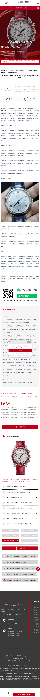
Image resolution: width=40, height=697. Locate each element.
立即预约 (20, 350)
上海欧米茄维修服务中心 (9, 336)
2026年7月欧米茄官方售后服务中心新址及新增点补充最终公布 (16, 414)
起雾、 (36, 613)
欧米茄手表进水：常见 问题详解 (15, 518)
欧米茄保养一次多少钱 (10, 535)
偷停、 (36, 610)
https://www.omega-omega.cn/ (27, 670)
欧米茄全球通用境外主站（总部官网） (9, 668)
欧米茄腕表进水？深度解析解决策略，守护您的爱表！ (20, 508)
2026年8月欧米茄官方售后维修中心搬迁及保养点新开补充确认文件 (17, 409)
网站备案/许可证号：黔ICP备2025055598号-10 (20, 661)
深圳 (26, 70)
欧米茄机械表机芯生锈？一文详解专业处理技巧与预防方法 (19, 393)
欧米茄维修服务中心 (25, 2)
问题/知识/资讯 (19, 70)
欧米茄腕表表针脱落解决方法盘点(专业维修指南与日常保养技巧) (21, 397)
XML (20, 663)
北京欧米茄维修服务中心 (9, 319)
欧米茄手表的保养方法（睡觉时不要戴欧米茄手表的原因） (22, 492)
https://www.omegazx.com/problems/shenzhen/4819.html (17, 382)
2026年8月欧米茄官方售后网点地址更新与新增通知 (13, 407)
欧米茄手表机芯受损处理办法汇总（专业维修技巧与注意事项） (23, 502)
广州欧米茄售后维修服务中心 (10, 540)
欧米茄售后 (5, 108)
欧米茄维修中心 (10, 70)
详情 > (28, 481)
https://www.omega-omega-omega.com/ (30, 668)
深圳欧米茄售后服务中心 (11, 276)
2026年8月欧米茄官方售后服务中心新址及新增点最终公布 (15, 412)
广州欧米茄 (10, 530)
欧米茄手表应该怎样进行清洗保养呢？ (16, 486)
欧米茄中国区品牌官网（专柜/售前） (10, 670)
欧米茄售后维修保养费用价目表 (29, 535)
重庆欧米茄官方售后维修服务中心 (29, 530)
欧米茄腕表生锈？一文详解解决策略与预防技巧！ (19, 524)
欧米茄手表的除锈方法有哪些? (14, 497)
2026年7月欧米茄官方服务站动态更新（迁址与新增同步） (15, 417)
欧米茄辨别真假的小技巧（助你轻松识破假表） (19, 513)
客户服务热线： (20, 658)
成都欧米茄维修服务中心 (9, 369)
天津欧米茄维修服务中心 (9, 362)
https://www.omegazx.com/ (27, 673)
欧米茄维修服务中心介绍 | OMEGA (16, 436)
